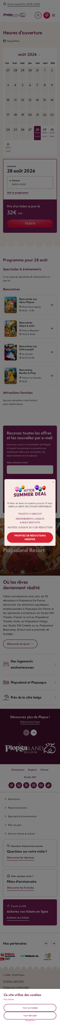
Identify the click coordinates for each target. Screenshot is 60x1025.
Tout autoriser (30, 1008)
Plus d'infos (9, 999)
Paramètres (30, 1020)
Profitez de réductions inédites (30, 537)
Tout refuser (30, 1015)
